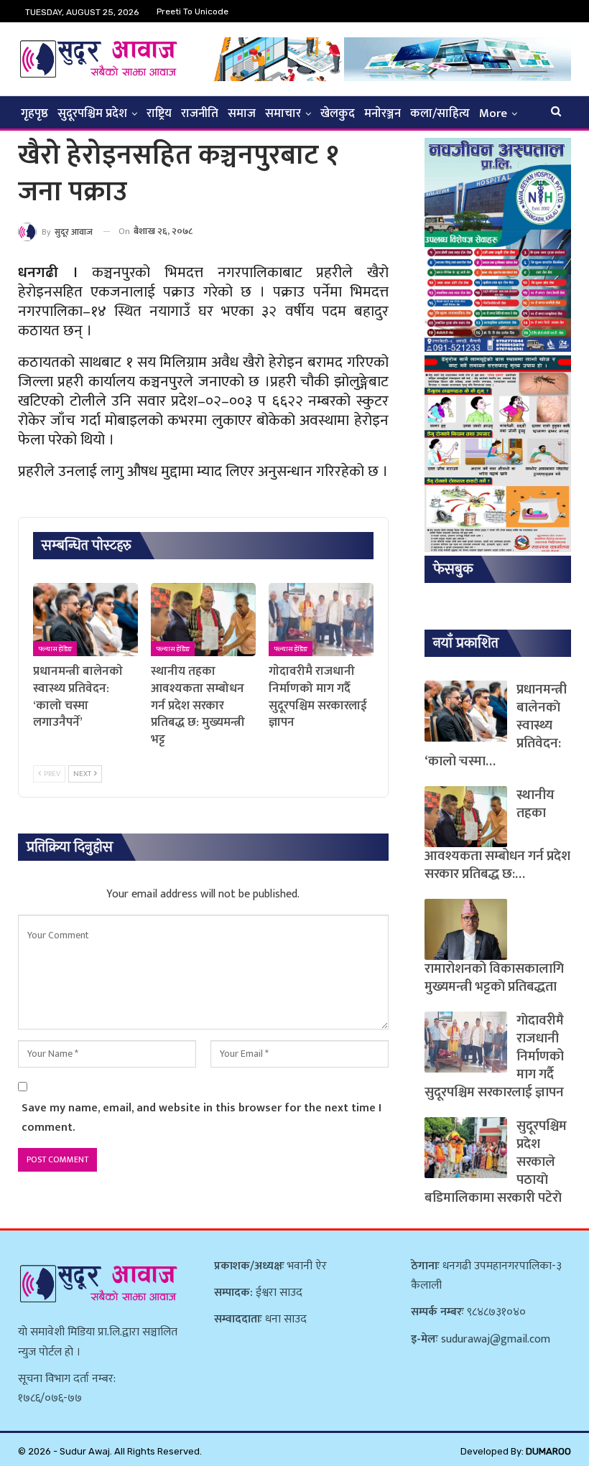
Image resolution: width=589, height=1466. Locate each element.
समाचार (283, 113)
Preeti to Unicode (192, 11)
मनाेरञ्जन (382, 113)
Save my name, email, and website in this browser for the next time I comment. (201, 1117)
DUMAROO (548, 1451)
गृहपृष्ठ (34, 113)
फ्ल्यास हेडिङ (55, 649)
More (493, 113)
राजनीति (199, 113)
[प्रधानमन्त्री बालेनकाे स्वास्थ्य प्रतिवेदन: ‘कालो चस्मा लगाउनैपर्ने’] (85, 619)
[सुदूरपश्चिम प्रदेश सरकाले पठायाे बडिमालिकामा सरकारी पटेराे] (466, 1147)
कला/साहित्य (440, 113)
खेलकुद (337, 113)
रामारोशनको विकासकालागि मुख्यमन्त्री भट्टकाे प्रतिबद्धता (494, 978)
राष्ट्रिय (159, 113)
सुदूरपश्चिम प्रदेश (92, 113)
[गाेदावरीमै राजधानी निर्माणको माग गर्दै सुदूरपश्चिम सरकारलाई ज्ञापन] (321, 619)
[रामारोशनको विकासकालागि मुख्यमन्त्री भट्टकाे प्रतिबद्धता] (466, 929)
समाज (242, 113)
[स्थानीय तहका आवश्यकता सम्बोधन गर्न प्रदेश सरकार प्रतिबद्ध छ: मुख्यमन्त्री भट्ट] (203, 619)
